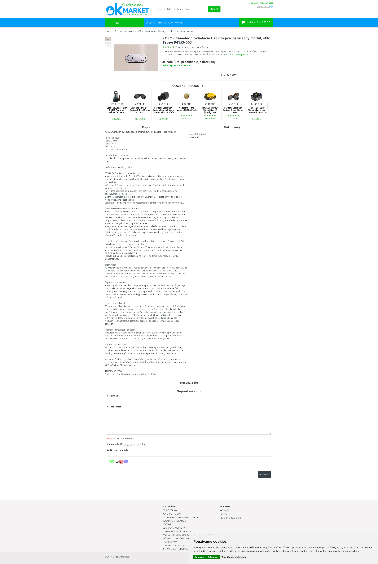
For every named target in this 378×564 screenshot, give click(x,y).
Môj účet (225, 514)
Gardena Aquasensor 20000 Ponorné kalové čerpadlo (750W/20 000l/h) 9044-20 (116, 112)
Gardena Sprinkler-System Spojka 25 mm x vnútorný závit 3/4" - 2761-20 (163, 111)
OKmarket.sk (124, 557)
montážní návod (198, 134)
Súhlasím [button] (199, 557)
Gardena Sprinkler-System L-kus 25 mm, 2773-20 (140, 110)
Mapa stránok (169, 542)
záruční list (196, 137)
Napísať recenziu (203, 47)
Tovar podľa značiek (173, 545)
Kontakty (180, 23)
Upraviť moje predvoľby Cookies (179, 549)
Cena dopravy (169, 510)
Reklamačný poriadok (174, 521)
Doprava (168, 23)
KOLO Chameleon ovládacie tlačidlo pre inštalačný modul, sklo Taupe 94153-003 (156, 31)
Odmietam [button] (213, 557)
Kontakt (166, 524)
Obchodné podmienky (173, 528)
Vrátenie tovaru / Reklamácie (177, 538)
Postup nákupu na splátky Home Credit (182, 517)
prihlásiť (253, 3)
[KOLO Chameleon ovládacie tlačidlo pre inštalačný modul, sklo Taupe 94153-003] (136, 57)
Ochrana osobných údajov (177, 531)
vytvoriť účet (266, 3)
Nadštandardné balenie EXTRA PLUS (187, 109)
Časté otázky (263, 7)
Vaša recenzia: (114, 407)
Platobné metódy (171, 514)
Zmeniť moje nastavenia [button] (233, 557)
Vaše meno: (113, 396)
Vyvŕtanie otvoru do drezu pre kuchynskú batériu (188, 535)
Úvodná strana (154, 23)
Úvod (108, 31)
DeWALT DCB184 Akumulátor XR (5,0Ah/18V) (210, 110)
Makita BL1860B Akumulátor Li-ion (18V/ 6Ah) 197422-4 (257, 110)
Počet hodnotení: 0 (184, 47)
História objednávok (231, 518)
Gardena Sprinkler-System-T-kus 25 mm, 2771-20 (233, 110)
